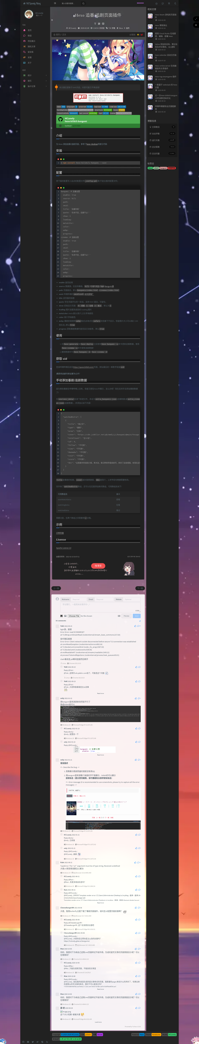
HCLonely (72, 28)
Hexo (121, 28)
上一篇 (56, 588)
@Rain (70, 880)
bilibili (156, 168)
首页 (58, 34)
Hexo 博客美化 (161, 25)
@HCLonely (72, 745)
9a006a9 (68, 126)
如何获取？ (89, 294)
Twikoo (134, 1026)
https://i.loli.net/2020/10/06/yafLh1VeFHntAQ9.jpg (98, 987)
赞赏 (99, 566)
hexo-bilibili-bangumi (76, 121)
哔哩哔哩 (171, 168)
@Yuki (70, 670)
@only (70, 732)
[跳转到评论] (163, 3)
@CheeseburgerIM (74, 923)
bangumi (163, 168)
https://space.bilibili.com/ (83, 367)
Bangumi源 (109, 286)
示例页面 (60, 533)
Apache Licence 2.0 (63, 548)
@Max (70, 966)
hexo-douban (92, 144)
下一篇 (140, 588)
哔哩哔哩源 (95, 286)
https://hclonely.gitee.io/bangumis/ (77, 941)
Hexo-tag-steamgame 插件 (165, 76)
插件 (128, 28)
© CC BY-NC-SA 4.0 (134, 556)
